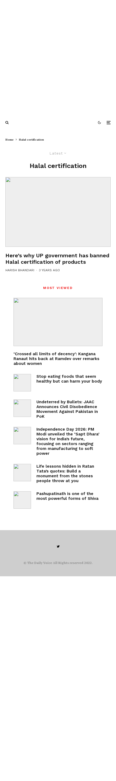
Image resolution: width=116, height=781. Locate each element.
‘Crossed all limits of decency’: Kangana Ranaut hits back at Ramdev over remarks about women (56, 358)
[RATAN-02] (22, 472)
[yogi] (58, 212)
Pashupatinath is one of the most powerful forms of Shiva (67, 496)
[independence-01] (22, 435)
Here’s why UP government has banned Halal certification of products (57, 258)
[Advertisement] (58, 57)
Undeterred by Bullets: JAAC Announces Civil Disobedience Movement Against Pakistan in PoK (67, 409)
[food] (22, 382)
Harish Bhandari (19, 270)
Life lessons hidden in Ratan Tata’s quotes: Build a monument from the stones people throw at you (65, 473)
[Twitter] (58, 546)
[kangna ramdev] (58, 322)
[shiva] (22, 500)
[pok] (22, 408)
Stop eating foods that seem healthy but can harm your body (69, 379)
